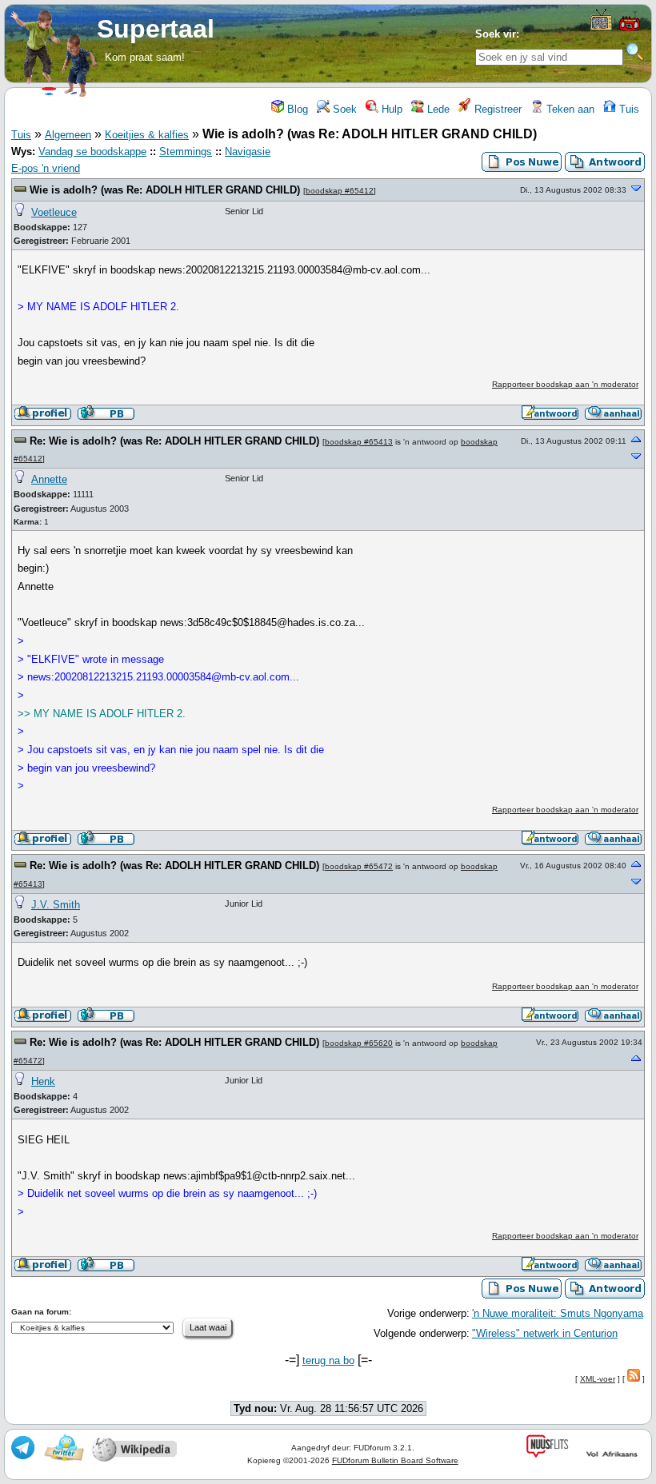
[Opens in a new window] (601, 27)
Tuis (627, 109)
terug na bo (328, 1360)
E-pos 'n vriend (45, 168)
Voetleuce (54, 212)
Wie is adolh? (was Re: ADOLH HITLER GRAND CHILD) (165, 190)
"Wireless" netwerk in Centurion (545, 1333)
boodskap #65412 (340, 190)
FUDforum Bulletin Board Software (395, 1460)
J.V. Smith (55, 905)
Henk (43, 1081)
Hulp (390, 109)
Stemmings (185, 152)
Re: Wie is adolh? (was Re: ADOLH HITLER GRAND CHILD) (174, 441)
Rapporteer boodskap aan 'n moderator (565, 384)
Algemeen (68, 135)
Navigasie (247, 152)
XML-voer (597, 1378)
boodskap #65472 (359, 866)
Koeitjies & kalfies (147, 135)
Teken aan (568, 109)
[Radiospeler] (630, 29)
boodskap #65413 (359, 441)
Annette (49, 479)
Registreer (496, 109)
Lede (437, 109)
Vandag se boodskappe (92, 152)
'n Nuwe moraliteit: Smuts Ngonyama (557, 1313)
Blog (296, 109)
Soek (343, 109)
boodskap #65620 (359, 1043)
